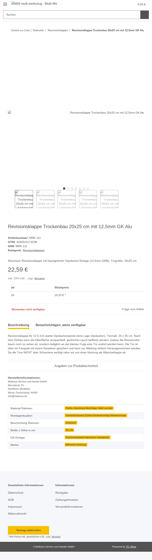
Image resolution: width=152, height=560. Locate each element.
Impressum (15, 506)
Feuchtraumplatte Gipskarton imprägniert (87, 437)
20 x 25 (69, 430)
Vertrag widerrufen (28, 530)
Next (121, 199)
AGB (11, 499)
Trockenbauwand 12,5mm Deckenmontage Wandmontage (96, 415)
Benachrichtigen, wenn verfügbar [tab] (61, 325)
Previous (11, 199)
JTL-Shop (131, 546)
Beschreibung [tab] (18, 325)
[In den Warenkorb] (11, 42)
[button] (124, 4)
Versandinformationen (69, 506)
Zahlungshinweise (66, 499)
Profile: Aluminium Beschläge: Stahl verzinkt (89, 408)
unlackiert (71, 423)
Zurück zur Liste (20, 30)
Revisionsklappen (34, 250)
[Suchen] (144, 14)
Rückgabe (61, 492)
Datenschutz (16, 492)
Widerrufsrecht (17, 513)
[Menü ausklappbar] (5, 2)
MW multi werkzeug (76, 444)
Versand (39, 278)
